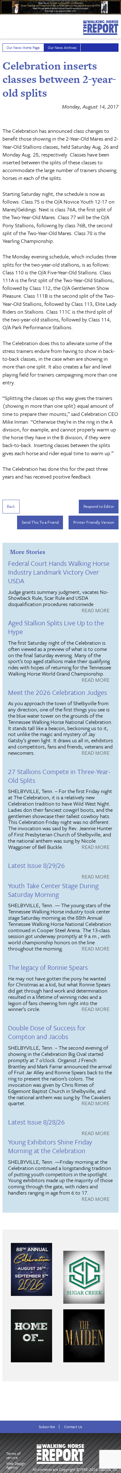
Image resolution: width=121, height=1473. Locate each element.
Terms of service (13, 1455)
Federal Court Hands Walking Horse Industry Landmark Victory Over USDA (59, 571)
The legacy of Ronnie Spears (48, 967)
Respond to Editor (98, 506)
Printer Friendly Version (93, 522)
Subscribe (47, 1427)
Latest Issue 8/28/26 (36, 1122)
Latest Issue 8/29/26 (36, 865)
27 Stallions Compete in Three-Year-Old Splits (59, 776)
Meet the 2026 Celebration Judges (57, 692)
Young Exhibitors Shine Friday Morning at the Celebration (50, 1146)
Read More (96, 610)
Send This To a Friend (40, 522)
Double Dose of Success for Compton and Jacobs (47, 1032)
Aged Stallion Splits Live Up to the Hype (56, 627)
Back (11, 506)
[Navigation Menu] (4, 25)
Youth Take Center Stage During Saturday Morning (53, 890)
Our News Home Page (23, 47)
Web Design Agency (15, 1465)
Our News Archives (62, 47)
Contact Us (73, 1427)
